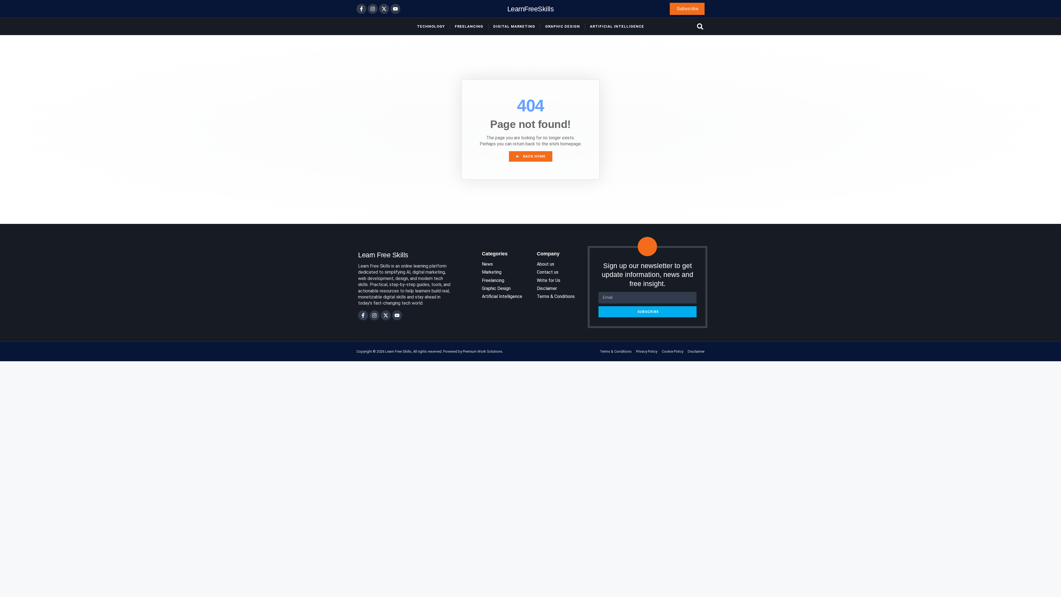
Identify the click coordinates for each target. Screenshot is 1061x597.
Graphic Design (562, 26)
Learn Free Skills (383, 255)
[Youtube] (395, 9)
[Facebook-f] (361, 9)
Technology (431, 26)
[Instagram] (373, 9)
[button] (700, 26)
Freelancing (469, 26)
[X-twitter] (384, 9)
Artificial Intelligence (617, 26)
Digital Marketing (514, 26)
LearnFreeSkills (530, 9)
